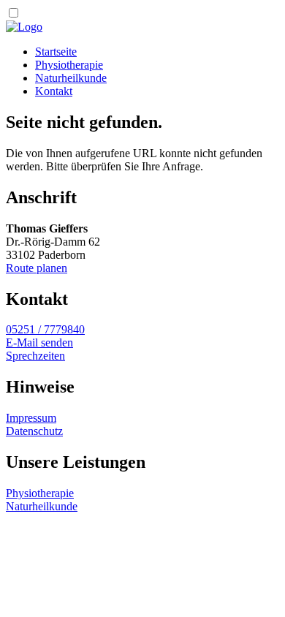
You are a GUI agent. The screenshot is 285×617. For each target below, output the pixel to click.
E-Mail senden (39, 342)
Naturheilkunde (71, 78)
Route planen (36, 268)
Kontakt (53, 91)
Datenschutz (34, 431)
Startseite (56, 51)
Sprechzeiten (35, 355)
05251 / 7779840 (45, 329)
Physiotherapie (69, 64)
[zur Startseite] (24, 26)
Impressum (31, 418)
